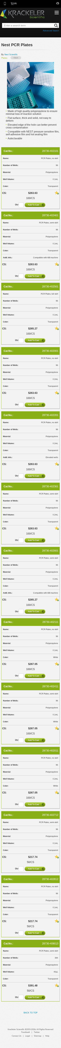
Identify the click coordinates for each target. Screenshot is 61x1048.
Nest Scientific (11, 54)
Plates (4, 58)
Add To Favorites (56, 192)
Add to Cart (35, 204)
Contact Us (16, 1036)
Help (47, 1036)
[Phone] (5, 5)
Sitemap (37, 1036)
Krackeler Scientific (22, 14)
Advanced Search (51, 30)
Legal (27, 1036)
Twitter (37, 1032)
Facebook (25, 1032)
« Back (15, 58)
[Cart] (12, 5)
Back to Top (31, 1013)
